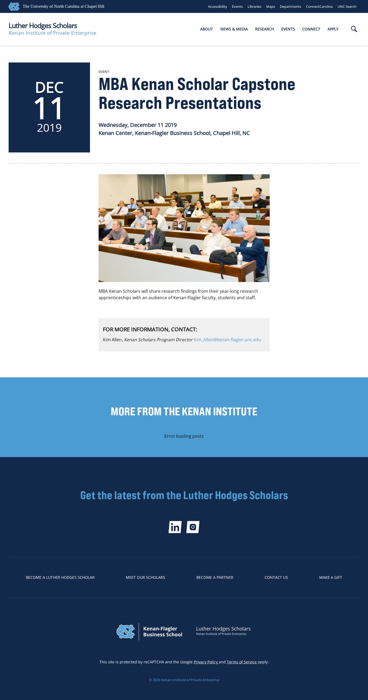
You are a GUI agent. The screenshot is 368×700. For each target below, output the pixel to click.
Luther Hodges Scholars (43, 25)
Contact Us (276, 577)
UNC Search (347, 6)
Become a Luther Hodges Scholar (60, 577)
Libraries (254, 6)
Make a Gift (330, 577)
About (206, 29)
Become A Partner (214, 577)
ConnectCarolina (319, 6)
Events (237, 6)
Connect (311, 29)
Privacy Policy (206, 661)
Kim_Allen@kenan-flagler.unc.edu (227, 340)
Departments (290, 6)
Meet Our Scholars (145, 577)
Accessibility (217, 6)
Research (264, 29)
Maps (270, 6)
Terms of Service (242, 661)
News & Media (234, 29)
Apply (333, 29)
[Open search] (354, 29)
